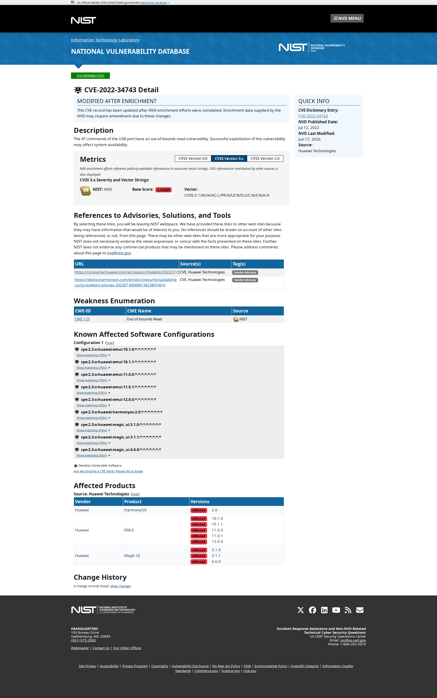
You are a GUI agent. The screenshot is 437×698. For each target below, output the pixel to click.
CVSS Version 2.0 (265, 158)
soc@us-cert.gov (353, 640)
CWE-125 (82, 319)
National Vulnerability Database (130, 51)
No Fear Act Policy (226, 666)
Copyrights (159, 666)
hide (110, 343)
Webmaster (80, 648)
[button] (347, 18)
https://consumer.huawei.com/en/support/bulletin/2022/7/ (125, 272)
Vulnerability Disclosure (190, 666)
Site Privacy (87, 666)
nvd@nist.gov (119, 252)
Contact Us (101, 648)
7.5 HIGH (163, 190)
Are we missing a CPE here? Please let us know (108, 471)
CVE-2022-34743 (313, 115)
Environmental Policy (271, 666)
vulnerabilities (90, 75)
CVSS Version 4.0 (193, 158)
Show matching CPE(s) (91, 355)
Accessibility (109, 666)
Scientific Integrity (305, 666)
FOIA (247, 666)
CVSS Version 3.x (229, 158)
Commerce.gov (206, 671)
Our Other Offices (127, 648)
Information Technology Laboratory (105, 40)
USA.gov (249, 671)
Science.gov (230, 671)
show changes (120, 586)
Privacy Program (135, 666)
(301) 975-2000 (83, 640)
